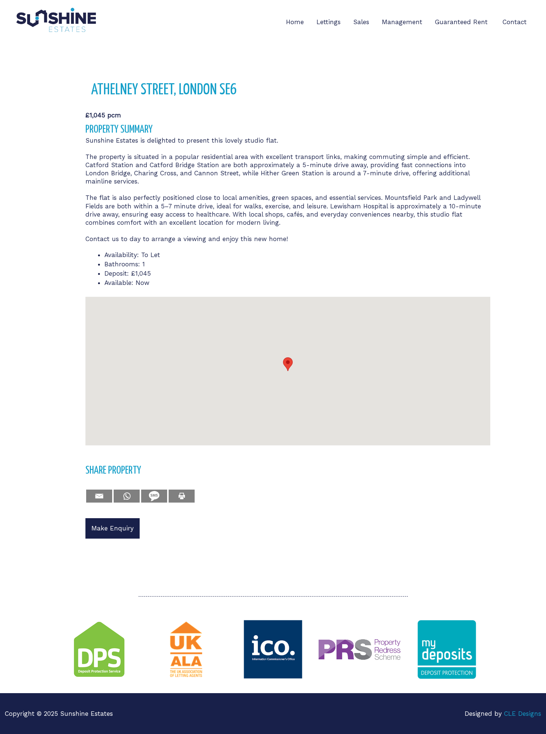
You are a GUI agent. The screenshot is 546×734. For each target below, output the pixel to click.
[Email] (99, 496)
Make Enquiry (112, 528)
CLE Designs (522, 713)
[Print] (182, 496)
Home (295, 22)
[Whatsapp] (127, 496)
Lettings (328, 22)
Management (402, 22)
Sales (361, 22)
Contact (515, 22)
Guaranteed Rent (462, 22)
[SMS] (154, 496)
